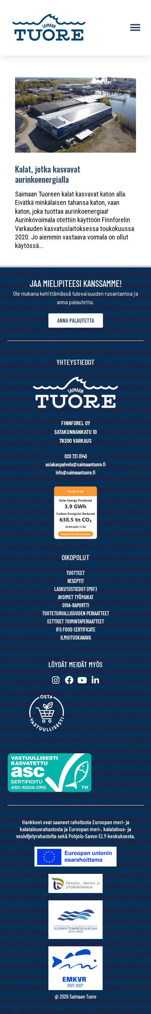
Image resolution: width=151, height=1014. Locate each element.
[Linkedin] (95, 680)
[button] (135, 27)
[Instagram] (56, 680)
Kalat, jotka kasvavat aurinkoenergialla (47, 174)
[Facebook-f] (69, 680)
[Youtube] (82, 680)
